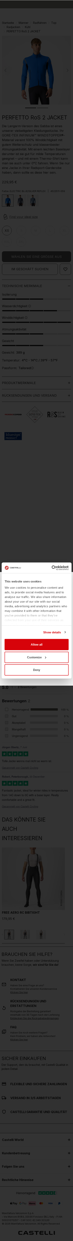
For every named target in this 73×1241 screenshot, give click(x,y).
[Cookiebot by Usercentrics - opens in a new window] (52, 567)
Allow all (36, 644)
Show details (52, 632)
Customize (34, 657)
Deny (36, 670)
